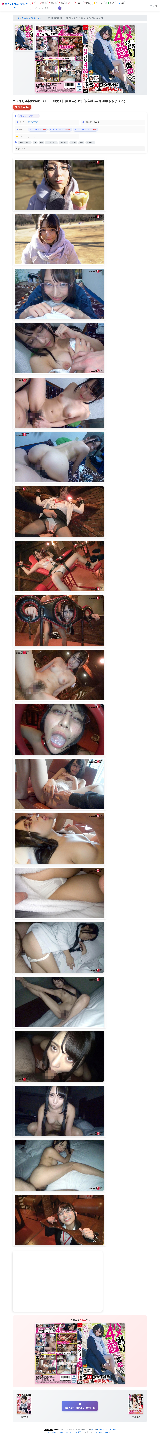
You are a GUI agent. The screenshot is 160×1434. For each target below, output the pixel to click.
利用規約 (51, 1432)
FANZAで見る (23, 107)
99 (43, 3)
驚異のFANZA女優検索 (16, 5)
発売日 (112, 3)
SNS (122, 3)
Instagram (104, 1429)
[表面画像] (24, 38)
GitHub (113, 1429)
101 (61, 3)
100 (79, 3)
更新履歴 (77, 1432)
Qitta (92, 1429)
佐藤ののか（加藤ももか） (32, 18)
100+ (52, 3)
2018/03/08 (33, 122)
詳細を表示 (22, 149)
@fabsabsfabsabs (102, 1432)
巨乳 (88, 3)
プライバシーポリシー (64, 1432)
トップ (17, 18)
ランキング (100, 3)
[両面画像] (85, 59)
